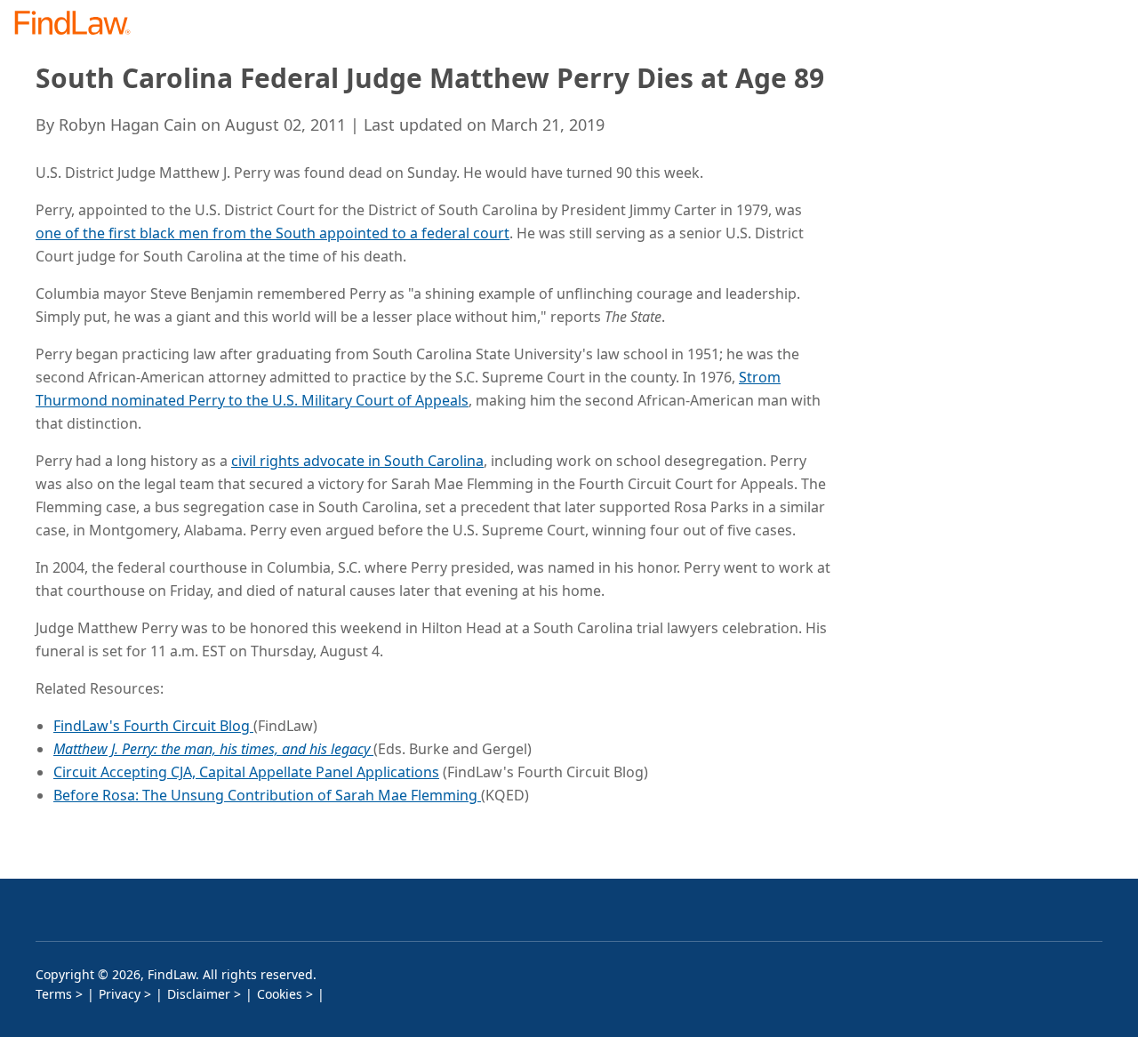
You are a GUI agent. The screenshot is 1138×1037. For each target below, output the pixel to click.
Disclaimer (198, 993)
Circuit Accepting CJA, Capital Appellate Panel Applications (246, 772)
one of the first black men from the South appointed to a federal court (272, 233)
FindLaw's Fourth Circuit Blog (153, 726)
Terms (54, 993)
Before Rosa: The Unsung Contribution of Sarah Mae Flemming (267, 795)
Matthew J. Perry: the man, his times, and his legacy (213, 749)
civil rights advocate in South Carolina (357, 460)
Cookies (279, 993)
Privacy (119, 993)
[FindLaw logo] (79, 24)
